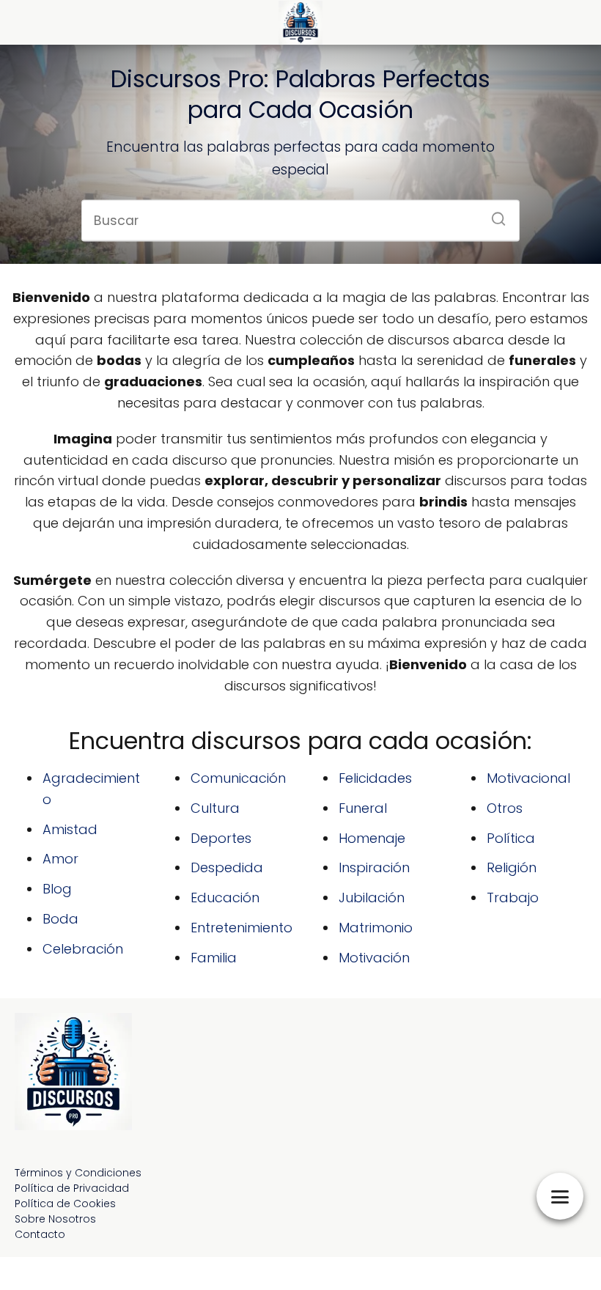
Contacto (40, 1234)
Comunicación (238, 778)
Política (511, 838)
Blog (57, 889)
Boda (60, 919)
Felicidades (375, 778)
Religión (512, 867)
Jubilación (372, 897)
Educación (225, 897)
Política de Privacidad (72, 1188)
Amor (60, 858)
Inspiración (374, 867)
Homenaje (372, 838)
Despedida (227, 867)
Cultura (215, 808)
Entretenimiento (241, 927)
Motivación (374, 957)
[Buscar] (493, 214)
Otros (505, 808)
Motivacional (528, 778)
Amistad (70, 829)
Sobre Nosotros (55, 1219)
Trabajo (513, 897)
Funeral (363, 808)
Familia (214, 957)
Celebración (83, 949)
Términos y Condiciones (78, 1172)
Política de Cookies (65, 1203)
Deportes (221, 838)
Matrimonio (376, 927)
